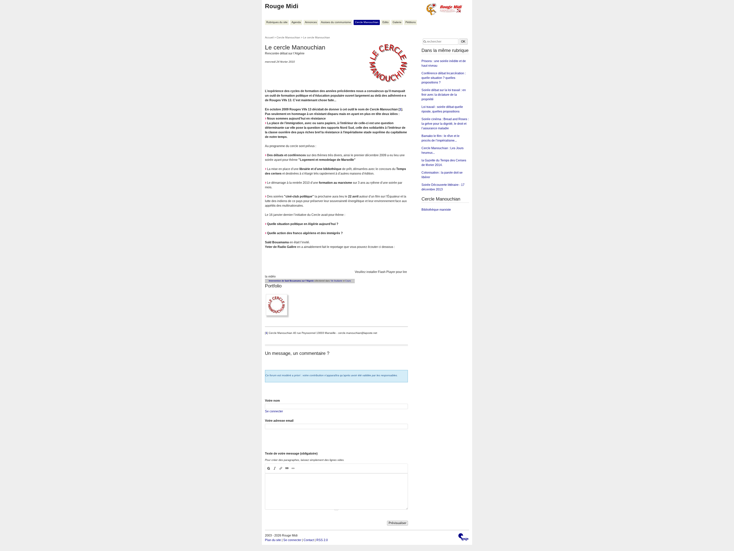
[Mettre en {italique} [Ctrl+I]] (275, 468)
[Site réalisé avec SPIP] (463, 537)
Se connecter (274, 411)
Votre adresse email (279, 420)
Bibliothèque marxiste (436, 209)
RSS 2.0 (322, 540)
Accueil (269, 37)
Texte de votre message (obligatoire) (291, 453)
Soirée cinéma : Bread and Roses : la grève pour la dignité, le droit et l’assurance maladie (445, 123)
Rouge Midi (281, 6)
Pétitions (410, 22)
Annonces (311, 22)
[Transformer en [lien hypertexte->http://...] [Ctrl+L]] (281, 468)
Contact (309, 540)
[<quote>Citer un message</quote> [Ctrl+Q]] (287, 468)
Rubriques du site (276, 22)
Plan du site (273, 540)
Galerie (397, 22)
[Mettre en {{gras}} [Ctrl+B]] (268, 468)
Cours (348, 281)
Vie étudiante (336, 281)
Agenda (296, 22)
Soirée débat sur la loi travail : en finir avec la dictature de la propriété (443, 94)
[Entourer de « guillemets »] (293, 468)
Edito (385, 22)
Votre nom (272, 400)
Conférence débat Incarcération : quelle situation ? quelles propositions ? (443, 78)
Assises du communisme (336, 22)
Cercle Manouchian (366, 22)
